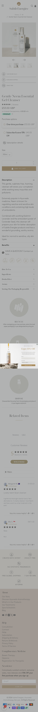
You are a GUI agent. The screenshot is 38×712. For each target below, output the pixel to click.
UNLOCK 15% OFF (28, 365)
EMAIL (22, 356)
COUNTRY (23, 360)
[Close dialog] (37, 344)
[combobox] (28, 362)
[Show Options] (34, 362)
